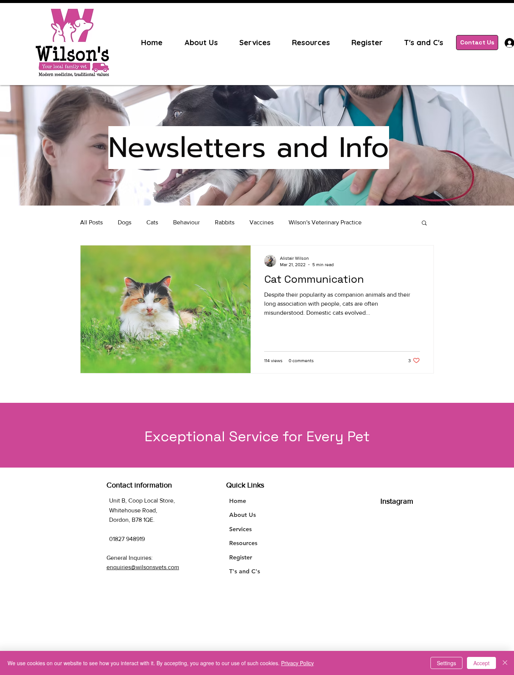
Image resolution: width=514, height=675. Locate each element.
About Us (242, 514)
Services (240, 529)
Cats (152, 222)
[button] (424, 223)
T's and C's (244, 571)
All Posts (91, 222)
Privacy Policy (297, 663)
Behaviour (186, 222)
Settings (446, 663)
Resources (243, 543)
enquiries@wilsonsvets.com (142, 567)
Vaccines (261, 222)
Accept (481, 663)
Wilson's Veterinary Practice (325, 222)
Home (237, 500)
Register (240, 557)
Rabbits (224, 222)
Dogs (124, 222)
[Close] (504, 663)
